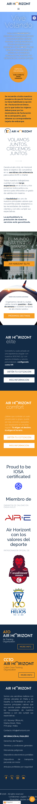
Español (9, 802)
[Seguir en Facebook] (6, 777)
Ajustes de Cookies (28, 799)
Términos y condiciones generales (18, 745)
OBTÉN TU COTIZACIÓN (19, 372)
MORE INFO (25, 646)
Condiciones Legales (18, 797)
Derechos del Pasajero (13, 741)
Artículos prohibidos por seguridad (18, 767)
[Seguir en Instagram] (17, 777)
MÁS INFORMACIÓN (19, 380)
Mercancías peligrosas (13, 750)
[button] (34, 18)
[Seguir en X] (11, 777)
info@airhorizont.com (21, 730)
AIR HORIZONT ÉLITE (19, 264)
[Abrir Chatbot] (32, 799)
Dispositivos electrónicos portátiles (18, 755)
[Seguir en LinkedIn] (23, 777)
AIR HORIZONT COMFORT (19, 255)
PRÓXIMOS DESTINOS (19, 316)
